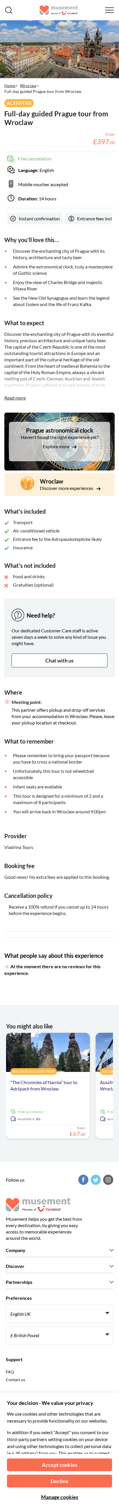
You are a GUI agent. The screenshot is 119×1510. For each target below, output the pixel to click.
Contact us (15, 1379)
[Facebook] (82, 1179)
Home (9, 85)
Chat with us (59, 660)
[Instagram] (107, 1179)
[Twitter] (95, 1179)
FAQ (10, 1371)
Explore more (56, 446)
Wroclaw (28, 85)
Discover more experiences (67, 488)
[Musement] (59, 10)
